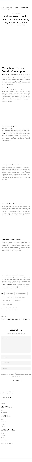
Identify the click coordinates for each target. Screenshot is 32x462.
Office (2, 437)
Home (2, 7)
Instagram (3, 424)
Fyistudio (10, 25)
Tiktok (2, 419)
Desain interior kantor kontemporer (10, 74)
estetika (4, 133)
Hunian (2, 433)
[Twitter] (10, 308)
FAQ (2, 410)
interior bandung (6, 300)
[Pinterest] (16, 308)
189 (21, 25)
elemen (19, 243)
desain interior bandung (21, 293)
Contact (3, 401)
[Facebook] (6, 308)
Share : (3, 309)
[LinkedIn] (13, 308)
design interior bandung (20, 297)
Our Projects (4, 412)
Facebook (3, 421)
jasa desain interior (17, 300)
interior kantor (9, 7)
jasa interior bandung (7, 304)
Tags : (2, 293)
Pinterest (3, 426)
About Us (3, 403)
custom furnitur (9, 293)
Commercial (4, 435)
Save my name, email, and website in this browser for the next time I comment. (16, 375)
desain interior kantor (7, 297)
